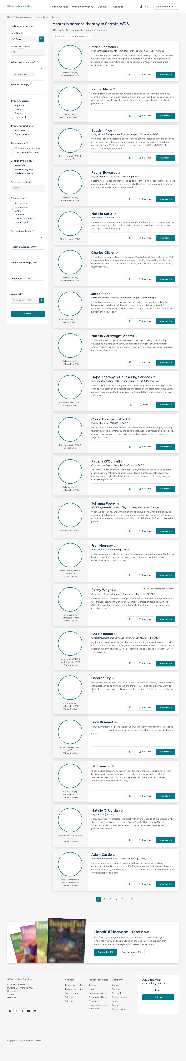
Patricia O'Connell (106, 461)
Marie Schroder (104, 47)
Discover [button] (102, 6)
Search (27, 313)
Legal (114, 1001)
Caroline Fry (101, 678)
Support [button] (69, 979)
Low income (21, 207)
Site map (69, 1001)
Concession (19, 198)
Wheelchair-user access (27, 148)
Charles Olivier (103, 252)
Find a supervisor (97, 993)
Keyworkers (21, 203)
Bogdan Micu (102, 130)
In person (20, 105)
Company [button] (117, 979)
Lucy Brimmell (102, 722)
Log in (92, 989)
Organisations (22, 134)
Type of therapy (21, 84)
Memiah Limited (34, 1041)
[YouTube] (28, 1011)
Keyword (17, 294)
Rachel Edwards (104, 172)
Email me (145, 74)
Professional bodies (99, 997)
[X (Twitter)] (22, 1011)
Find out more (131, 952)
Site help (69, 997)
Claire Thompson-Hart (109, 419)
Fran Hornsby (102, 545)
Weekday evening (24, 173)
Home (10, 17)
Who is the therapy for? (24, 262)
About (115, 985)
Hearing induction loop (27, 152)
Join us (92, 985)
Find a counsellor (59, 6)
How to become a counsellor (98, 1007)
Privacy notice (119, 1009)
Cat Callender (102, 634)
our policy (102, 30)
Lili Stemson (101, 766)
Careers (118, 989)
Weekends (20, 165)
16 (132, 899)
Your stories (71, 993)
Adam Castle (102, 854)
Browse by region (24, 17)
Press (115, 1005)
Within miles (20, 46)
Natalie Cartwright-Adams (113, 336)
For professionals (166, 6)
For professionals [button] (98, 979)
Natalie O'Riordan (106, 810)
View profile (166, 74)
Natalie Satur (102, 213)
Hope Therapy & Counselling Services (122, 377)
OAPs (18, 210)
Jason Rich (100, 294)
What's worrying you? (83, 6)
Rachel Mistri (102, 89)
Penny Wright (102, 589)
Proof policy (95, 1001)
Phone (18, 113)
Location (17, 32)
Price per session (22, 182)
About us (118, 6)
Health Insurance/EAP (24, 246)
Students (19, 214)
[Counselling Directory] (25, 6)
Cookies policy (119, 997)
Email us (145, 404)
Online (18, 109)
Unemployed (21, 222)
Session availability (23, 160)
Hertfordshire (42, 17)
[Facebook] (10, 1011)
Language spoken (20, 278)
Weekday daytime (24, 169)
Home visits (21, 117)
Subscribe (105, 952)
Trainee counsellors (25, 218)
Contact (116, 993)
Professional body (22, 231)
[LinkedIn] (34, 1011)
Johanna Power (104, 503)
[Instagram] (16, 1011)
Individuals (20, 130)
